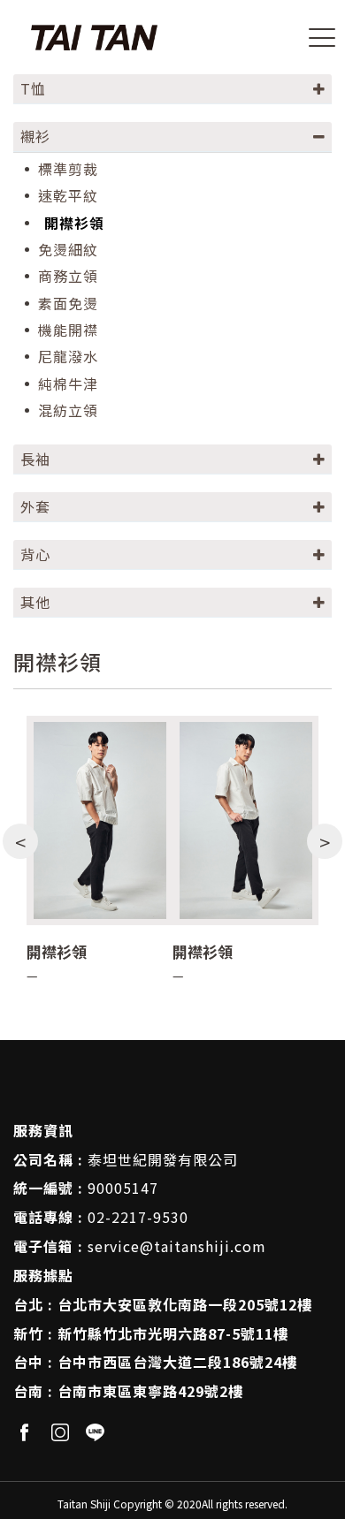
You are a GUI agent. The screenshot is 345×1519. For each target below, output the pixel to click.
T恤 (33, 88)
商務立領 (68, 276)
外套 (35, 506)
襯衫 (35, 136)
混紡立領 (68, 410)
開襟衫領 (74, 223)
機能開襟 (68, 330)
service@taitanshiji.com (177, 1246)
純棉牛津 (68, 384)
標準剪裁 (68, 169)
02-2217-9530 (138, 1216)
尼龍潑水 (68, 356)
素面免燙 (68, 303)
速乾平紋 (68, 196)
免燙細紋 (68, 249)
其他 (35, 601)
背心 (35, 554)
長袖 (35, 458)
